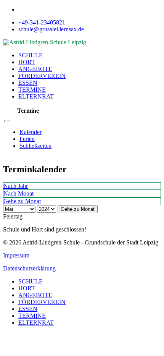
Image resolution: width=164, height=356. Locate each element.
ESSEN (27, 82)
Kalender (30, 132)
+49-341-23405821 (41, 22)
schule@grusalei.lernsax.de (51, 29)
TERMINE (32, 89)
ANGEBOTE (35, 69)
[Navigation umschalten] (7, 121)
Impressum (16, 255)
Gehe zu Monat (78, 209)
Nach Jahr (15, 186)
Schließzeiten (35, 145)
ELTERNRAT (36, 96)
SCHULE (30, 55)
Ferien (27, 139)
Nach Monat (18, 193)
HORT (26, 62)
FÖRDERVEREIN (42, 76)
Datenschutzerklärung (29, 268)
